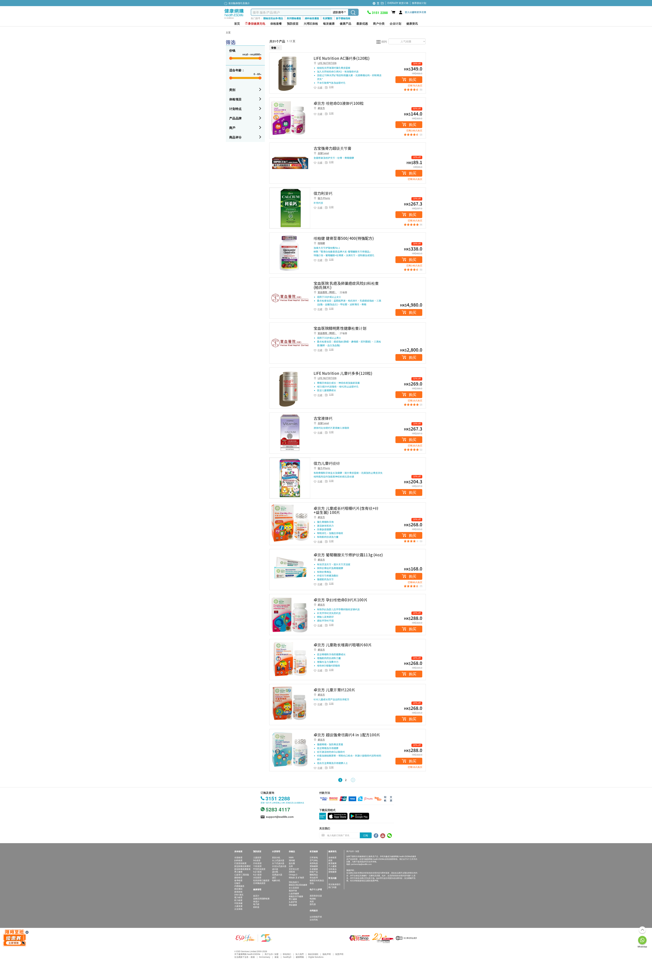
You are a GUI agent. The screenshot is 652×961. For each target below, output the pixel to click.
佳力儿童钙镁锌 (327, 463)
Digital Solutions (315, 956)
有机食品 (332, 868)
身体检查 (332, 857)
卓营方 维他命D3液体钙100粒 (339, 103)
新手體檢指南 (343, 18)
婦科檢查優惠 (312, 18)
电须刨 (313, 898)
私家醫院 (327, 18)
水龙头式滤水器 (279, 866)
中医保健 (238, 903)
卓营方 (321, 108)
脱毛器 (313, 904)
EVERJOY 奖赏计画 (397, 3)
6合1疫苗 (257, 874)
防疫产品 (314, 871)
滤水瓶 (275, 871)
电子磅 (256, 904)
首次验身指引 (334, 884)
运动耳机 (314, 919)
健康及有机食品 (317, 880)
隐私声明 (327, 954)
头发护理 (293, 901)
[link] (289, 73)
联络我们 (287, 954)
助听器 (256, 906)
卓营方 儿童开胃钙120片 (334, 689)
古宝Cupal (323, 153)
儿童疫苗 (257, 857)
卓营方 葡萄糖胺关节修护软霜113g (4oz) (348, 554)
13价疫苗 (257, 866)
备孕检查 (238, 880)
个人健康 (332, 866)
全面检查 (238, 857)
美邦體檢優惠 (294, 18)
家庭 (277, 956)
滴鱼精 (292, 871)
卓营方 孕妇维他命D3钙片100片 (341, 599)
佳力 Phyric (324, 198)
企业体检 (238, 908)
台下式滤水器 (278, 863)
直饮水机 (276, 857)
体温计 (256, 901)
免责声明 (339, 954)
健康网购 (300, 956)
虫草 (291, 866)
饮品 (312, 883)
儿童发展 (238, 905)
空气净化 (314, 860)
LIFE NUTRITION (327, 63)
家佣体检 (238, 891)
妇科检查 (238, 860)
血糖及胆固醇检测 (261, 898)
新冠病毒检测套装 (242, 868)
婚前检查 (238, 877)
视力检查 (238, 897)
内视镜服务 (239, 885)
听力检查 (238, 900)
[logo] (234, 18)
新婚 (253, 956)
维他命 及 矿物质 (296, 877)
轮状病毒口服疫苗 (261, 880)
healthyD (287, 956)
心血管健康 (294, 893)
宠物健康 (314, 866)
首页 (237, 23)
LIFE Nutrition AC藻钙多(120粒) (342, 58)
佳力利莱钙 (323, 193)
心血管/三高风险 (241, 874)
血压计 (256, 895)
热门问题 (332, 887)
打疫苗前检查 (240, 863)
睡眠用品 (314, 874)
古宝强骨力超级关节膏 (332, 148)
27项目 (343, 333)
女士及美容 (294, 887)
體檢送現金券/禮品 (273, 18)
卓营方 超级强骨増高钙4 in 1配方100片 (347, 734)
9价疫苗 (256, 860)
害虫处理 (314, 877)
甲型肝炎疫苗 (259, 868)
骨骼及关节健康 (296, 896)
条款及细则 (313, 954)
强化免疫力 (294, 882)
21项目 (343, 292)
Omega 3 (293, 874)
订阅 (365, 835)
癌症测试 (238, 888)
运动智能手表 (316, 916)
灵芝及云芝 (294, 868)
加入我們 (299, 954)
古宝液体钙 (323, 418)
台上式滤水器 (278, 860)
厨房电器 (314, 863)
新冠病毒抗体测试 (242, 866)
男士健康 (238, 871)
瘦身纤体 (293, 890)
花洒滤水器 (277, 874)
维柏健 (321, 243)
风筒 (312, 901)
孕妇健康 (293, 904)
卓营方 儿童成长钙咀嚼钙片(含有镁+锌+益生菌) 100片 (346, 510)
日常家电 (314, 857)
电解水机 (276, 880)
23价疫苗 (257, 863)
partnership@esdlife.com (361, 864)
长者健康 (314, 868)
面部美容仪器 (316, 895)
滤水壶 (275, 868)
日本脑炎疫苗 (259, 883)
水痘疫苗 (257, 877)
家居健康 (332, 863)
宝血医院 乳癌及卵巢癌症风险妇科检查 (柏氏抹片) (346, 285)
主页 (228, 32)
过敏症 (237, 883)
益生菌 (292, 863)
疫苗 (330, 860)
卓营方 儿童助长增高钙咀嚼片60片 (343, 644)
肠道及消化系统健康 (298, 884)
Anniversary (264, 956)
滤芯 (274, 877)
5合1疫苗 (257, 871)
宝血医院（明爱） (327, 292)
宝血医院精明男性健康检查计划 (340, 328)
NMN (291, 857)
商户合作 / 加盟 (271, 954)
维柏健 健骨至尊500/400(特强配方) (344, 238)
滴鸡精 (292, 860)
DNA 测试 (238, 894)
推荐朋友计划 (419, 3)
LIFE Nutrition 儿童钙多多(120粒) (343, 373)
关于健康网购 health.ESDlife (247, 954)
